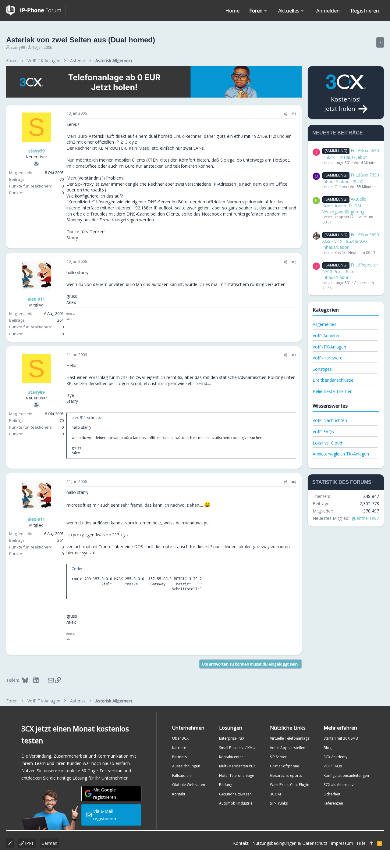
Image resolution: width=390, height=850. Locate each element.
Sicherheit (332, 794)
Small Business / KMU (237, 747)
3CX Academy (335, 756)
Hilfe (361, 843)
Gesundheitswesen (235, 794)
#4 (294, 482)
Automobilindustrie (236, 803)
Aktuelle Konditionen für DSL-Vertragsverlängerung (344, 205)
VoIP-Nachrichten (330, 420)
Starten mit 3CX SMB (341, 738)
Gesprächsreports (286, 775)
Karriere (179, 747)
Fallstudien (181, 775)
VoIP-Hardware (327, 358)
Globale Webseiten (188, 784)
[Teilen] (285, 114)
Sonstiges (322, 369)
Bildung (225, 784)
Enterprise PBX (231, 738)
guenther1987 (365, 518)
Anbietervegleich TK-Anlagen (341, 454)
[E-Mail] (46, 680)
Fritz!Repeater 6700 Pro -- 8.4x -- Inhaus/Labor (350, 271)
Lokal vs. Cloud (327, 443)
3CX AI (275, 794)
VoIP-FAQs (323, 431)
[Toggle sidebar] (380, 42)
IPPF (29, 843)
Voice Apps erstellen (287, 747)
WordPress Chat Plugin (289, 784)
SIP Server (278, 756)
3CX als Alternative (340, 784)
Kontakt (178, 794)
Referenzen (333, 803)
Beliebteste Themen (333, 391)
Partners (179, 756)
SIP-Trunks (279, 803)
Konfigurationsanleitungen (346, 775)
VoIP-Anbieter (326, 335)
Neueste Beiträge (337, 132)
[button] (265, 10)
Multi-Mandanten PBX (237, 766)
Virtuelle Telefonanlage (290, 738)
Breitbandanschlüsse (333, 380)
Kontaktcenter (231, 756)
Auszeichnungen (186, 766)
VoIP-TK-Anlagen (329, 347)
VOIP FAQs (333, 766)
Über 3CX (180, 738)
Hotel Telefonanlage (236, 775)
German (49, 843)
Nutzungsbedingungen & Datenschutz (289, 843)
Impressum (342, 843)
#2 (294, 262)
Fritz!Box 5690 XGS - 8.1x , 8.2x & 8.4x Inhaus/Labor (350, 241)
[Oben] (371, 843)
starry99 (18, 47)
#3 (294, 355)
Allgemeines (324, 324)
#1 (294, 113)
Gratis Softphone (284, 766)
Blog (328, 747)
